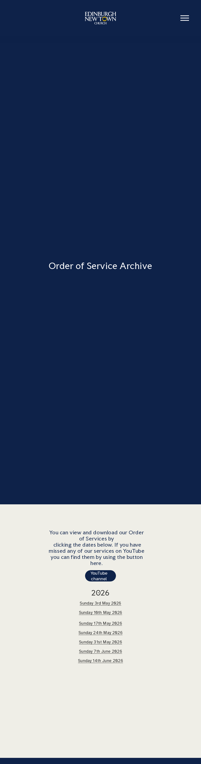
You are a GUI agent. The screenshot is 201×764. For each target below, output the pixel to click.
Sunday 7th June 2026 (100, 651)
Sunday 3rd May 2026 (100, 603)
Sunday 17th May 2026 (100, 623)
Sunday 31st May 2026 (100, 642)
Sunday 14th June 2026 (100, 660)
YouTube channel (98, 575)
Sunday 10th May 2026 (100, 612)
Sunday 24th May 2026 (100, 632)
